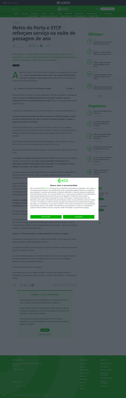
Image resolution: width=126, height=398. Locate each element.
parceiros (46, 188)
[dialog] (63, 199)
